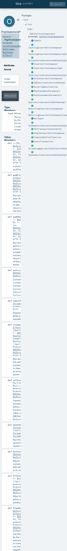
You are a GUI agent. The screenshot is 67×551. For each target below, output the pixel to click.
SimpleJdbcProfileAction (48, 137)
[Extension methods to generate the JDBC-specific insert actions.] (32, 64)
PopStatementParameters (47, 91)
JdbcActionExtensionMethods (49, 82)
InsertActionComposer (46, 64)
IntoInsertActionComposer (48, 78)
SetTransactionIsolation (48, 129)
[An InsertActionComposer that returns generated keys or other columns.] (32, 106)
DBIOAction (20, 151)
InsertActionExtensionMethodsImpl (47, 75)
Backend (7, 52)
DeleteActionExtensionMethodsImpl (47, 60)
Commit (37, 40)
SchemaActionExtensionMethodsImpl (47, 125)
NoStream (8, 49)
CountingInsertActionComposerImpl (47, 54)
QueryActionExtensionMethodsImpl (47, 102)
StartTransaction (43, 141)
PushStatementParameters (48, 95)
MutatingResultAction (46, 87)
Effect (7, 55)
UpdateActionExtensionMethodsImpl (47, 155)
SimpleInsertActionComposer (49, 133)
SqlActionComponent (51, 36)
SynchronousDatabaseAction (20, 46)
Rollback (38, 118)
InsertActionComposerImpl (48, 68)
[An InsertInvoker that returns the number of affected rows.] (32, 45)
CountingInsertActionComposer (45, 47)
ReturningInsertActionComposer (45, 108)
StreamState (20, 433)
